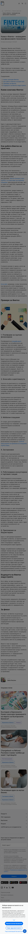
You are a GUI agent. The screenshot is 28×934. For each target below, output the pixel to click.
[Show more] (14, 920)
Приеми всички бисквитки (14, 923)
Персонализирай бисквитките (14, 931)
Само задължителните (14, 928)
